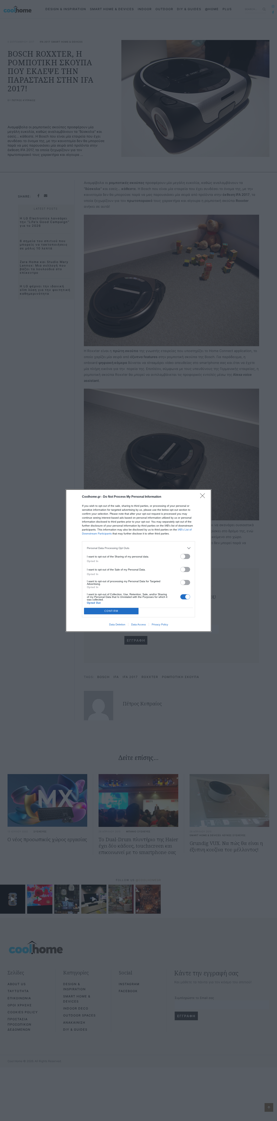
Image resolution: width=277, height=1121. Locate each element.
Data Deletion (117, 624)
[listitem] (138, 548)
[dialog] (138, 561)
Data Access (138, 624)
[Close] (203, 497)
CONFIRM (111, 611)
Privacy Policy (160, 624)
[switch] (185, 556)
